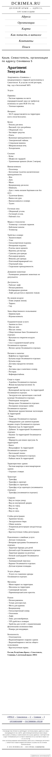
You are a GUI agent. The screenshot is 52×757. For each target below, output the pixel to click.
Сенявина (37, 717)
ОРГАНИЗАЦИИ (16, 721)
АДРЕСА (10, 717)
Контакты (26, 41)
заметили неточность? (40, 756)
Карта (26, 28)
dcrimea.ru (26, 3)
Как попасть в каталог (26, 34)
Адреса (26, 16)
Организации (26, 22)
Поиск (26, 47)
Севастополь (22, 717)
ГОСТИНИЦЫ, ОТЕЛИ (33, 721)
